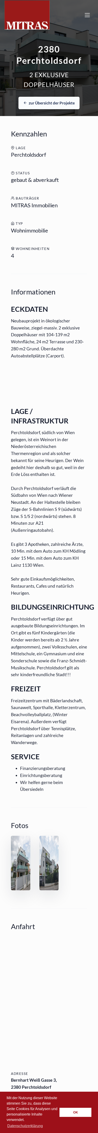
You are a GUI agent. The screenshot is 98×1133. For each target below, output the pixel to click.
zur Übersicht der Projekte (51, 103)
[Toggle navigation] (87, 15)
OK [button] (75, 1112)
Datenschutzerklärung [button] (25, 1126)
